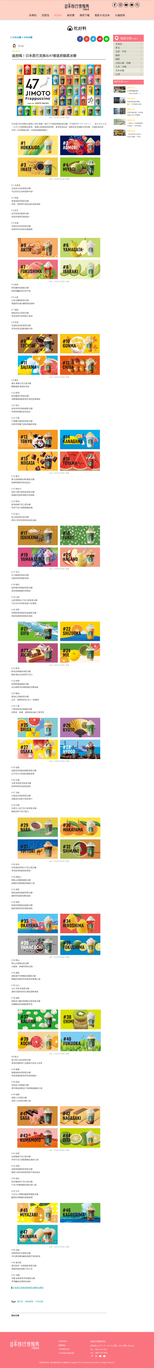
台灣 (118, 74)
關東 (118, 55)
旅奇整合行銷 (64, 1349)
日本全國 (17, 37)
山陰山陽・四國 (123, 63)
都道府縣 (29, 1301)
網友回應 (15, 1315)
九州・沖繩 (121, 67)
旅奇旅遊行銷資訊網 (67, 1353)
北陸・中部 (121, 51)
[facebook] (114, 4)
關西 (118, 59)
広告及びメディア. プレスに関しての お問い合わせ (112, 1346)
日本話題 (39, 1301)
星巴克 (20, 1301)
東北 (118, 48)
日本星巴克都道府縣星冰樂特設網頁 (28, 1288)
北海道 (119, 44)
